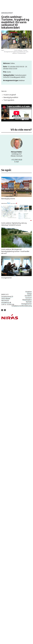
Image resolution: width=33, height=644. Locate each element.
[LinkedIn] (2, 310)
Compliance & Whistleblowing (22, 306)
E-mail (16, 162)
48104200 (5, 300)
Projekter (28, 292)
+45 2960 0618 (16, 159)
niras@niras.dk (6, 302)
